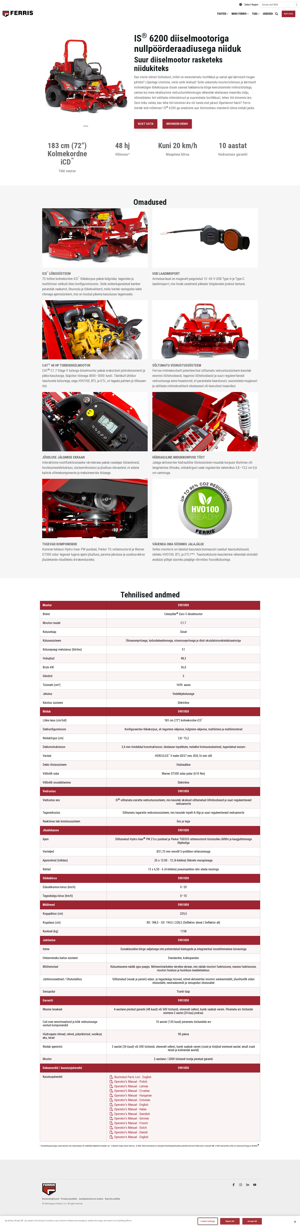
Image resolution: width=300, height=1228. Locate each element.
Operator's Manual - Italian (130, 1109)
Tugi (255, 13)
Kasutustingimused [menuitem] (50, 1199)
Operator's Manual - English (130, 1105)
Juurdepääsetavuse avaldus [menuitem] (91, 1199)
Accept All (252, 1221)
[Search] (277, 14)
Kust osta (288, 14)
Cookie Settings (207, 1221)
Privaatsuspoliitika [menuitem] (69, 1199)
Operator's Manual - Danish (130, 1132)
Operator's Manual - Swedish (131, 1114)
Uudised (268, 13)
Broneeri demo (177, 123)
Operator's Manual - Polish (130, 1081)
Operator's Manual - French (130, 1123)
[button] (234, 1184)
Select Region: (251, 4)
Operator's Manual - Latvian (130, 1086)
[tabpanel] (85, 76)
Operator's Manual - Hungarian (132, 1095)
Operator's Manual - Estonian (131, 1100)
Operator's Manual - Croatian (131, 1091)
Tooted (221, 13)
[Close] (295, 1221)
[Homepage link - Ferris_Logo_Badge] (49, 1194)
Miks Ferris (239, 13)
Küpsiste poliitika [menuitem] (112, 1199)
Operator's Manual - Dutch (130, 1127)
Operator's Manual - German (131, 1118)
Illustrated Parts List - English (132, 1077)
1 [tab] (85, 127)
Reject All (230, 1221)
